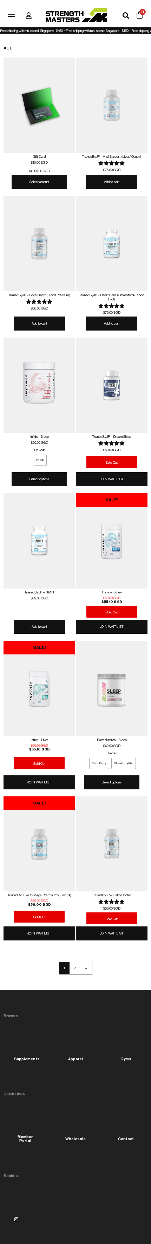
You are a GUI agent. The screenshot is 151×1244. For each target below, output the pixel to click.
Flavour (39, 450)
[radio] (40, 460)
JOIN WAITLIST (112, 479)
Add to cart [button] (111, 182)
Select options (39, 479)
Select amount (39, 182)
